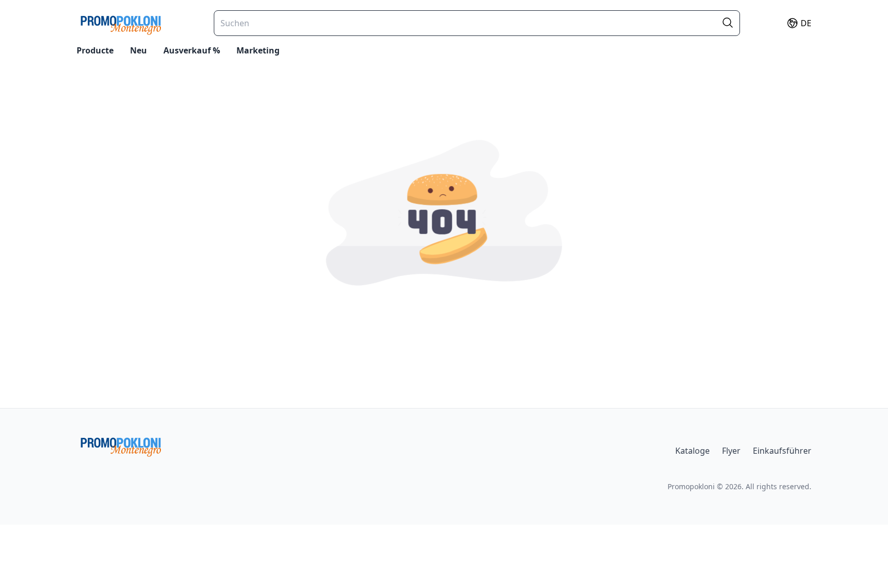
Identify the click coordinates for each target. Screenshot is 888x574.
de (806, 23)
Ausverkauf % (191, 50)
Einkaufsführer (782, 450)
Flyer (731, 450)
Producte (95, 50)
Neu (138, 50)
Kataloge (692, 450)
